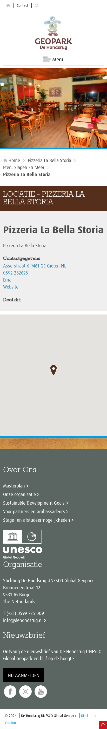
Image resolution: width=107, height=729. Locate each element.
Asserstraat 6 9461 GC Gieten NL (34, 266)
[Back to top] (103, 725)
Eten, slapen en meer (23, 167)
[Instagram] (25, 691)
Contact (22, 5)
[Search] (37, 5)
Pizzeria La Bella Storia (49, 160)
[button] (53, 370)
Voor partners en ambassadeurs (34, 511)
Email (8, 280)
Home (14, 160)
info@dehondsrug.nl (23, 620)
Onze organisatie (19, 494)
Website (10, 287)
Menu (58, 59)
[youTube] (41, 691)
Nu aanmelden (23, 675)
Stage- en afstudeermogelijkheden (36, 520)
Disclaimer (89, 715)
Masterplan (14, 486)
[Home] (8, 5)
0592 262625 (15, 273)
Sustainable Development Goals (34, 503)
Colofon (10, 722)
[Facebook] (10, 691)
